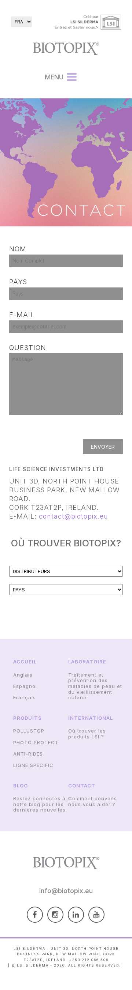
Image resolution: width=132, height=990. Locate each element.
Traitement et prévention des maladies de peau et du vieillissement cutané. (95, 686)
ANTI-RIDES (28, 754)
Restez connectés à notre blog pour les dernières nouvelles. (40, 804)
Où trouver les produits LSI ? (87, 733)
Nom (17, 249)
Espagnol (25, 686)
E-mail (21, 315)
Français (24, 697)
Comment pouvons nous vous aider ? (92, 801)
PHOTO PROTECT (36, 742)
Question (27, 347)
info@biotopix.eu (66, 891)
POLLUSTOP (28, 731)
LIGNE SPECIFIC (33, 765)
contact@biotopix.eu (73, 516)
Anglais (23, 675)
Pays (18, 282)
